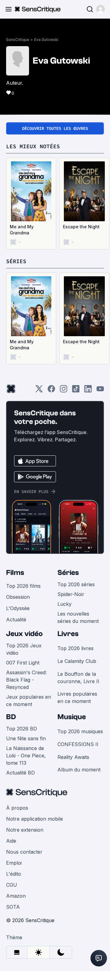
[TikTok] (75, 390)
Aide (11, 841)
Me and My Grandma (22, 229)
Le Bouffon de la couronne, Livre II (78, 677)
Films (15, 572)
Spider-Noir (70, 594)
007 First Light (22, 663)
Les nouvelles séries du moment (78, 617)
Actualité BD (20, 773)
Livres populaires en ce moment (77, 697)
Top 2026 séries (76, 584)
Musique (71, 717)
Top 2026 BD (21, 729)
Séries (68, 572)
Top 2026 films (23, 586)
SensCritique (17, 39)
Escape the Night (81, 226)
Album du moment (79, 770)
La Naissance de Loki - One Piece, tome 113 (26, 755)
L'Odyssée (18, 608)
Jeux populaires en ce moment (28, 700)
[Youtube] (100, 390)
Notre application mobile (34, 819)
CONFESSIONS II (77, 744)
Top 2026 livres (75, 648)
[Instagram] (63, 390)
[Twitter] (39, 390)
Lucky (64, 604)
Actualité (16, 619)
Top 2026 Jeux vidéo (24, 649)
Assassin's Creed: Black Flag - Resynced (26, 679)
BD (11, 717)
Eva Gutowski (46, 39)
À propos (17, 808)
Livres (68, 634)
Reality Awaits (73, 757)
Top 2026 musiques (80, 731)
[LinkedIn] (88, 390)
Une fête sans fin (26, 738)
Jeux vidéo (24, 634)
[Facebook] (51, 390)
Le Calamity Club (76, 661)
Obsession (18, 597)
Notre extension (24, 830)
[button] (100, 9)
